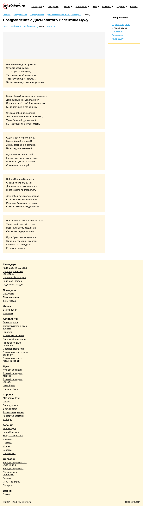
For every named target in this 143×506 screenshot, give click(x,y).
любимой (16, 26)
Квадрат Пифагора (13, 435)
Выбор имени (10, 310)
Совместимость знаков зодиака (15, 327)
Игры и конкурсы (11, 482)
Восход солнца (10, 405)
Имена (67, 7)
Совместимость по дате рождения (15, 353)
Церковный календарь (14, 277)
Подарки (7, 485)
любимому (29, 26)
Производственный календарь (13, 272)
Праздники (53, 7)
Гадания (121, 7)
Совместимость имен (14, 349)
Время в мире (10, 409)
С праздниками (119, 28)
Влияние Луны (10, 389)
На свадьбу (117, 39)
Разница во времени (13, 412)
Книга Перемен (11, 432)
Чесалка (7, 443)
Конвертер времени (13, 416)
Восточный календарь (14, 339)
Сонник (134, 7)
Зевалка (7, 450)
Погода (6, 401)
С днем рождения (121, 24)
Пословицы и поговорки (10, 473)
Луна (95, 7)
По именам (117, 35)
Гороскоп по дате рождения (12, 344)
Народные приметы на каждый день (15, 463)
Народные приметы (13, 468)
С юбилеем (117, 31)
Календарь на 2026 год (15, 268)
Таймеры (7, 419)
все (6, 26)
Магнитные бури (11, 398)
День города (9, 301)
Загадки (7, 478)
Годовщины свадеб (13, 284)
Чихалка (7, 439)
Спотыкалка (9, 453)
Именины (8, 313)
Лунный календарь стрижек (12, 374)
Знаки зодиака (10, 322)
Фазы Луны (9, 385)
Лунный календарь (12, 370)
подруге (51, 26)
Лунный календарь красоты (12, 380)
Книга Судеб (9, 428)
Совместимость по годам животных (12, 359)
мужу (41, 26)
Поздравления (120, 17)
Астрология (81, 7)
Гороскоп (7, 332)
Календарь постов (12, 281)
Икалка (6, 446)
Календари (37, 7)
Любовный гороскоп (13, 335)
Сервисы (106, 7)
